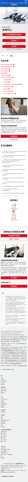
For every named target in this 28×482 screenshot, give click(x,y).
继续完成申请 (4, 381)
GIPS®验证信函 (5, 71)
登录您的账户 (14, 286)
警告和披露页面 (11, 352)
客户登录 (14, 46)
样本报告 (3, 73)
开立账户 (3, 379)
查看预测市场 (14, 4)
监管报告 (3, 426)
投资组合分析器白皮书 (6, 77)
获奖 (2, 416)
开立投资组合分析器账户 (14, 235)
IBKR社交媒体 (4, 431)
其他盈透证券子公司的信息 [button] (7, 476)
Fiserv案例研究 (4, 68)
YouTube (4, 441)
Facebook (4, 433)
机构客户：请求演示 (14, 239)
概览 (3, 55)
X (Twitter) (4, 439)
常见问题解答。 (16, 320)
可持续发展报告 (4, 75)
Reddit (3, 438)
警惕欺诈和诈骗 (4, 452)
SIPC (10, 465)
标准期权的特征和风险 (5, 348)
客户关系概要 (4, 451)
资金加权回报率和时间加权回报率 (12, 84)
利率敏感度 (6, 79)
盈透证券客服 (8, 350)
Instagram (4, 434)
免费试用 (3, 384)
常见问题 (3, 405)
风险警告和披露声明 (16, 363)
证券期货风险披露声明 (12, 360)
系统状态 (3, 407)
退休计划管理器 (7, 91)
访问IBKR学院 (14, 139)
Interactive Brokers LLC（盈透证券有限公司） (14, 463)
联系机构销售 (4, 403)
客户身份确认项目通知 (5, 449)
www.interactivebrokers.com (9, 472)
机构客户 (3, 402)
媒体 (2, 425)
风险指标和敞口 (7, 86)
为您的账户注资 (4, 399)
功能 (7, 55)
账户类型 (3, 382)
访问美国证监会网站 (23, 365)
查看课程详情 (14, 136)
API (1, 394)
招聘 (2, 418)
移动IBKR (3, 392)
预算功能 (6, 89)
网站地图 (3, 457)
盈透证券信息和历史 (5, 420)
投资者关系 (3, 421)
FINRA (6, 465)
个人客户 (3, 400)
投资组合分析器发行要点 (7, 66)
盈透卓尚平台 (4, 390)
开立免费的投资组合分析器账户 (14, 34)
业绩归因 (6, 82)
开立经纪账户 (14, 40)
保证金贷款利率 (5, 357)
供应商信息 (3, 412)
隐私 (2, 456)
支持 (11, 55)
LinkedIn (4, 436)
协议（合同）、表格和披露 (6, 454)
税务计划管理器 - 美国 (9, 93)
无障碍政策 (3, 446)
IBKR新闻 (3, 423)
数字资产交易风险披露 (11, 305)
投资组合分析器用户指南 (7, 64)
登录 (2, 377)
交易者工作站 (4, 389)
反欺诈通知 (3, 448)
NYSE (3, 465)
